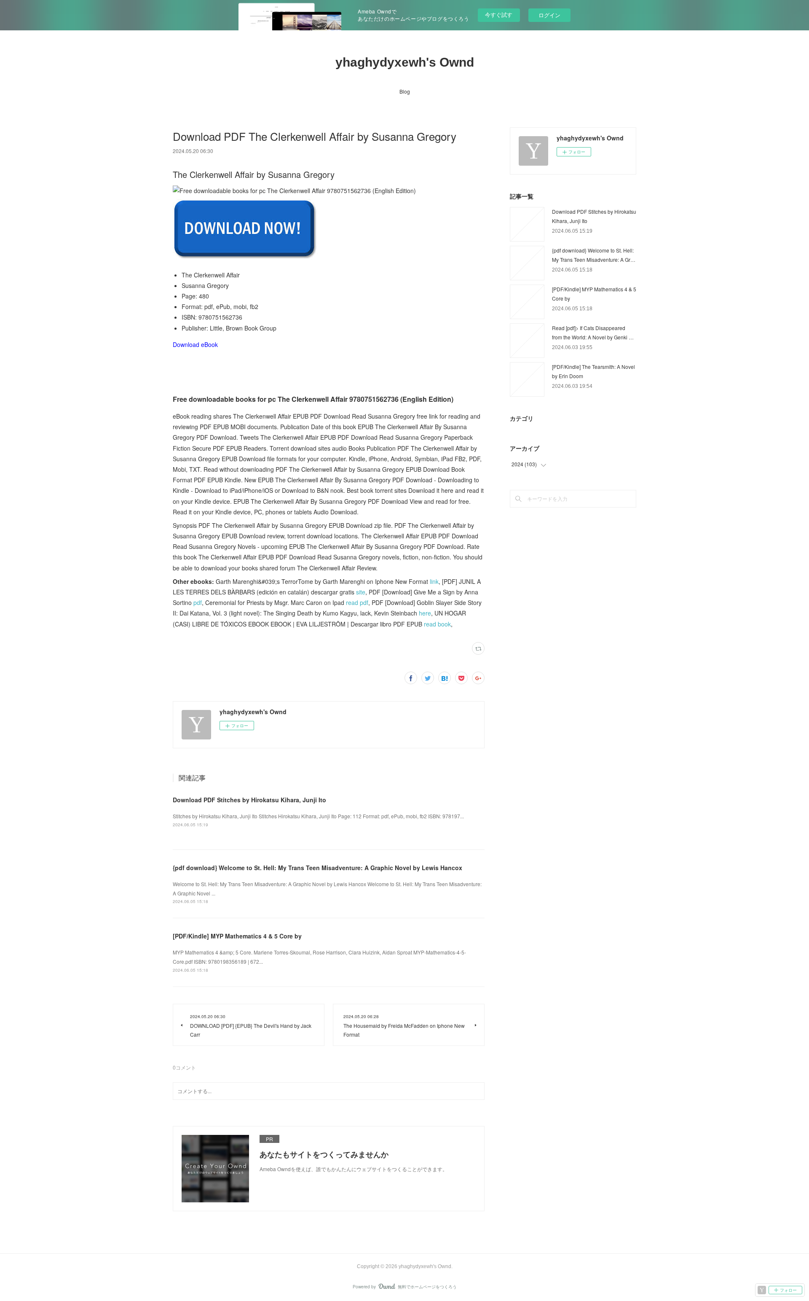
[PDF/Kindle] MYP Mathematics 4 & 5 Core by (237, 936)
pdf (197, 602)
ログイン (549, 15)
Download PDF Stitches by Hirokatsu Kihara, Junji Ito (249, 800)
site (360, 592)
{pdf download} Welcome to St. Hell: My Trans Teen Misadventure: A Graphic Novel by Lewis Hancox (317, 867)
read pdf (357, 602)
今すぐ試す (498, 15)
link (434, 581)
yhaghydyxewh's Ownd (404, 62)
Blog (404, 91)
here (425, 613)
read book (437, 624)
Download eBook (195, 344)
